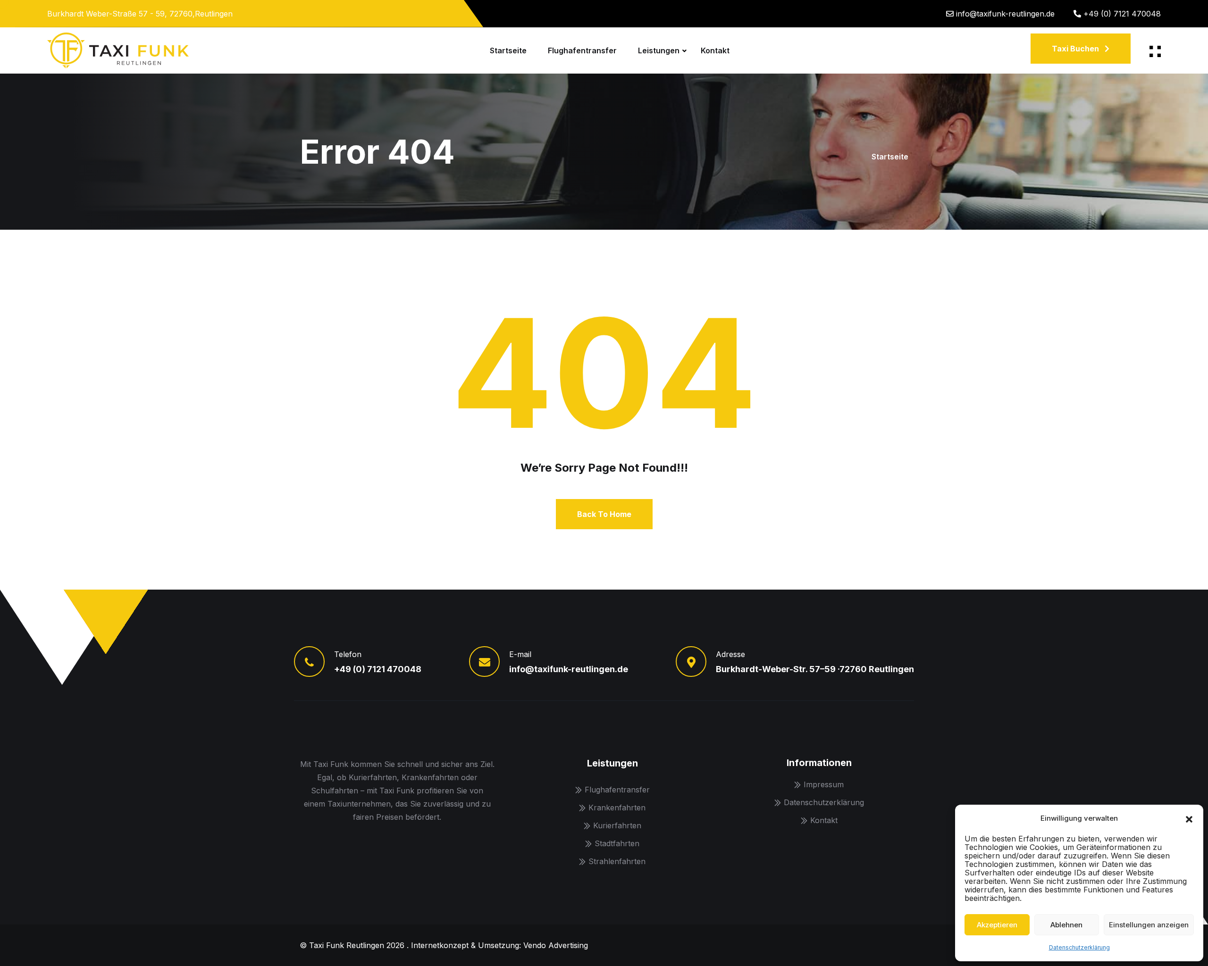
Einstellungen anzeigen (1149, 924)
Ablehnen (1066, 924)
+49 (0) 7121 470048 (1122, 13)
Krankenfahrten (617, 807)
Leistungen (659, 50)
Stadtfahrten (617, 843)
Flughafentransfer (582, 50)
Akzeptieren (997, 924)
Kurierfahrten (617, 825)
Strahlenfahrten (617, 861)
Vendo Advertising (555, 945)
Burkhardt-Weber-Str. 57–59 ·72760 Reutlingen (815, 669)
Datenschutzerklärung (1079, 947)
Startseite (508, 50)
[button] (1189, 818)
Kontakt (715, 50)
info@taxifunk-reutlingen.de (1005, 13)
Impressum (824, 784)
